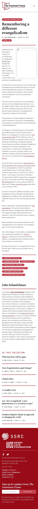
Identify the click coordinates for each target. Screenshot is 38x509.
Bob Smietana (8, 420)
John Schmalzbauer (10, 37)
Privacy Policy (9, 470)
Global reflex (7, 379)
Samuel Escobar (21, 184)
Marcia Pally (6, 61)
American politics (11, 258)
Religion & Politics (12, 271)
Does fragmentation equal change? (17, 368)
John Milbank (8, 407)
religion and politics (13, 275)
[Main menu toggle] (34, 6)
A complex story (9, 390)
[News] (3, 454)
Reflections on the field (14, 268)
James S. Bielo (9, 371)
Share (6, 40)
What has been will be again (14, 357)
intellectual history (13, 265)
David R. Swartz (9, 382)
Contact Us (7, 477)
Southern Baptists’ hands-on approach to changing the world (18, 416)
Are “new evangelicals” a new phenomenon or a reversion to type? (17, 402)
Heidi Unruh (7, 393)
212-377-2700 (7, 467)
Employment (8, 475)
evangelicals (27, 261)
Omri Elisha (7, 360)
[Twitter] (8, 454)
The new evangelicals (12, 19)
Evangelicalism (10, 261)
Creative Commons (11, 472)
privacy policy (9, 502)
